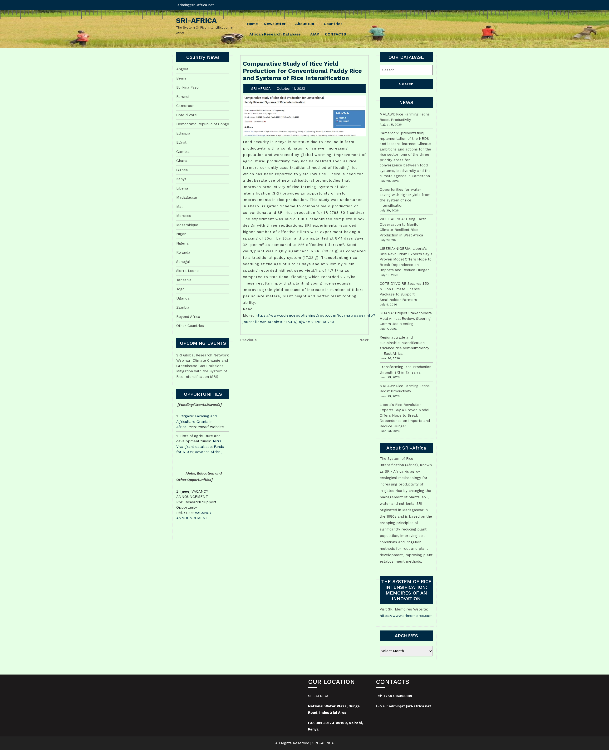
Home (252, 23)
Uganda (183, 298)
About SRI (304, 23)
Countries (333, 23)
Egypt (181, 142)
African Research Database (275, 34)
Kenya (181, 179)
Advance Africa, (208, 452)
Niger (181, 234)
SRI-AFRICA (196, 20)
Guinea (182, 170)
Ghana (181, 161)
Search (406, 84)
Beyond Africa (188, 317)
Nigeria (182, 243)
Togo (180, 289)
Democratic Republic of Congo (202, 124)
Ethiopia (183, 133)
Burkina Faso (187, 87)
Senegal (183, 262)
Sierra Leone (187, 271)
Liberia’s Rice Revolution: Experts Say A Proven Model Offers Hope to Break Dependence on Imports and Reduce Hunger (405, 415)
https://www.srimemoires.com (406, 616)
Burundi (182, 97)
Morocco (183, 216)
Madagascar (187, 197)
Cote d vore (186, 115)
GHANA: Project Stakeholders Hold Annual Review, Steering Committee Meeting (406, 318)
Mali (179, 207)
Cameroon (185, 106)
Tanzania (184, 280)
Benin (181, 78)
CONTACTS (335, 34)
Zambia (182, 307)
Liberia (182, 188)
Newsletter (275, 23)
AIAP (314, 34)
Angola (182, 69)
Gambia (183, 152)
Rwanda (183, 252)
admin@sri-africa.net (195, 5)
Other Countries (190, 326)
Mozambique (187, 225)
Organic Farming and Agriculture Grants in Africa (196, 421)
